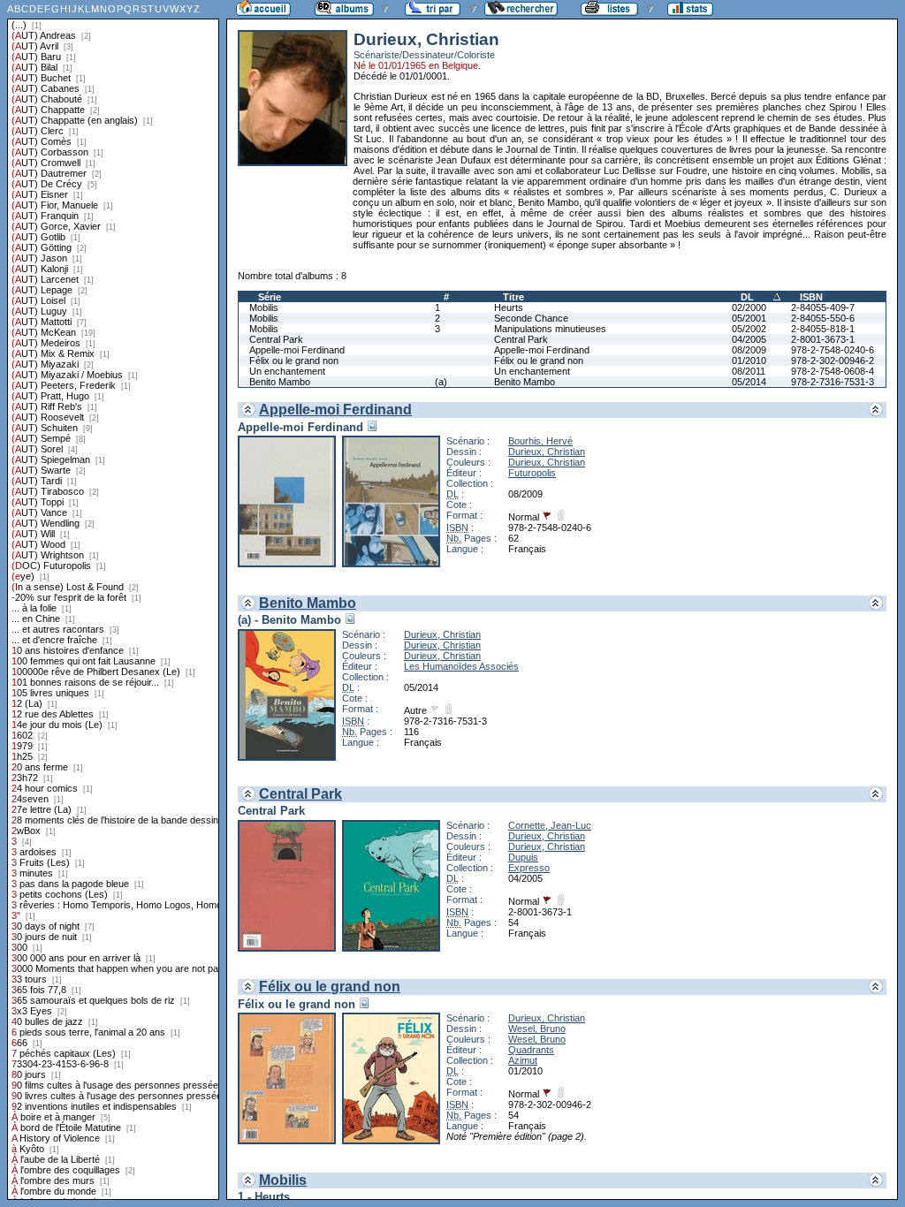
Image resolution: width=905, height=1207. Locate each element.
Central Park (276, 339)
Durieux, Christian (546, 451)
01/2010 (749, 360)
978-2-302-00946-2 (832, 360)
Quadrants (531, 1049)
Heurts (508, 307)
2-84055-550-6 (823, 318)
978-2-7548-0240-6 (832, 350)
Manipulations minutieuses (550, 328)
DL (747, 297)
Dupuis (523, 857)
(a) (441, 381)
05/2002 (749, 328)
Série (269, 297)
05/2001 (749, 318)
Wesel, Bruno (537, 1028)
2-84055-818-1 (823, 328)
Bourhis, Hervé (540, 441)
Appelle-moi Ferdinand (297, 350)
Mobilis (263, 307)
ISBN (811, 297)
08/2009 (749, 350)
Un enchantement (287, 371)
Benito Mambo (279, 381)
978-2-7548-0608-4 (832, 371)
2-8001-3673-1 (823, 339)
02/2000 (749, 307)
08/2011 (748, 371)
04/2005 (749, 339)
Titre (513, 297)
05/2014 (749, 381)
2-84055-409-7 (823, 307)
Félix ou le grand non (293, 360)
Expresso (529, 867)
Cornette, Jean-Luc (549, 825)
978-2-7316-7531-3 (832, 381)
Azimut (522, 1060)
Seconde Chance (531, 318)
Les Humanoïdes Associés (461, 666)
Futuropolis (532, 472)
